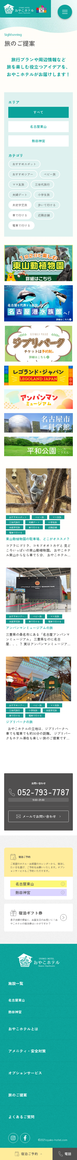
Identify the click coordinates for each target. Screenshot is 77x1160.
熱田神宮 (22, 892)
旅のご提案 (17, 1094)
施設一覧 (15, 983)
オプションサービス (25, 1072)
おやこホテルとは (23, 1028)
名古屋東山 (24, 883)
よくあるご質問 (21, 1116)
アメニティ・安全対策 (27, 1050)
